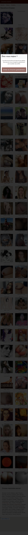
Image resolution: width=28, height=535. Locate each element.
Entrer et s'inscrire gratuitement (14, 70)
